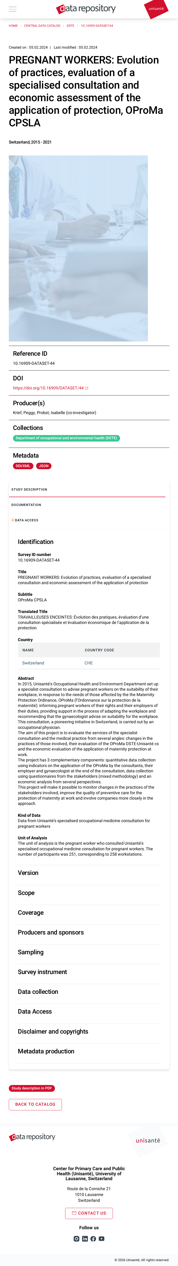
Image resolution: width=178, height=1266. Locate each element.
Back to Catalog (35, 1104)
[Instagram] (77, 1241)
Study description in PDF (32, 1088)
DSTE (71, 25)
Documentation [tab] (26, 504)
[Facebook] (93, 1241)
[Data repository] (86, 9)
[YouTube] (101, 1241)
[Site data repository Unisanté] (32, 1137)
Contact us (92, 1213)
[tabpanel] (89, 798)
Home (14, 25)
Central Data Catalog (42, 25)
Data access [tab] (26, 520)
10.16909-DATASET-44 (97, 25)
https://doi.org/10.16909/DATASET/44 (48, 388)
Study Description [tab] (29, 489)
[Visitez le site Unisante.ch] (148, 1143)
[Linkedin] (85, 1241)
